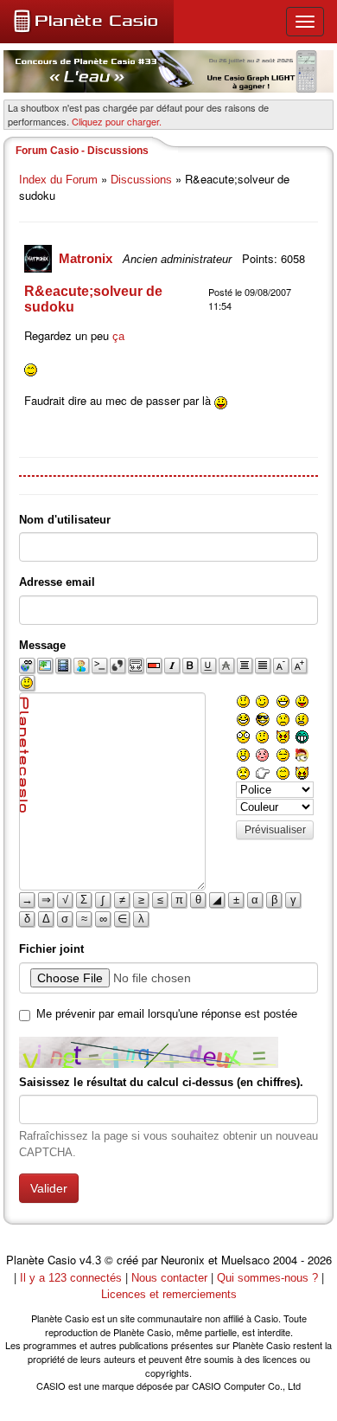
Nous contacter (169, 1277)
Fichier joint (51, 948)
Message (42, 645)
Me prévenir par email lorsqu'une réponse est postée (166, 1013)
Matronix (87, 258)
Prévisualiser (275, 830)
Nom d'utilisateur (65, 519)
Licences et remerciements (169, 1294)
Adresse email (57, 581)
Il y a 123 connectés (72, 1277)
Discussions (141, 179)
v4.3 (90, 1260)
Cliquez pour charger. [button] (117, 121)
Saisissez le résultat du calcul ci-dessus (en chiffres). (161, 1082)
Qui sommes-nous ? (267, 1277)
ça (118, 336)
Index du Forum (58, 179)
